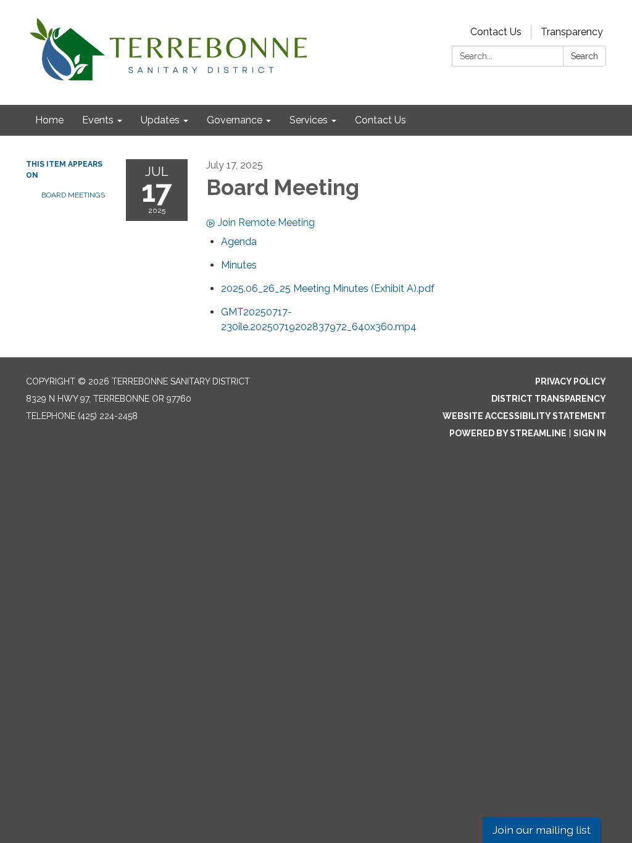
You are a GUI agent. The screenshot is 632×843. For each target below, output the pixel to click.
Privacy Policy (570, 381)
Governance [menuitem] (234, 120)
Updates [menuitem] (160, 120)
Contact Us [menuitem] (380, 120)
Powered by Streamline (508, 433)
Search (584, 56)
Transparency (572, 32)
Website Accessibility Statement (524, 416)
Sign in (589, 433)
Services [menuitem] (308, 120)
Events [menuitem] (98, 120)
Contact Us (496, 32)
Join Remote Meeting (266, 222)
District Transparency (548, 399)
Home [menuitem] (49, 120)
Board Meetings (73, 195)
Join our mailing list (542, 829)
